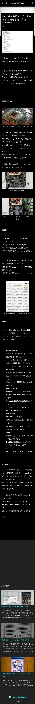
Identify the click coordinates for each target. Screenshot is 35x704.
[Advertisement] (17, 561)
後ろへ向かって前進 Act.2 (14, 3)
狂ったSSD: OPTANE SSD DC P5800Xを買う (14, 606)
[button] (3, 26)
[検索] (32, 3)
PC (4, 517)
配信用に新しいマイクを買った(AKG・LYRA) (15, 640)
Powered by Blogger (18, 697)
